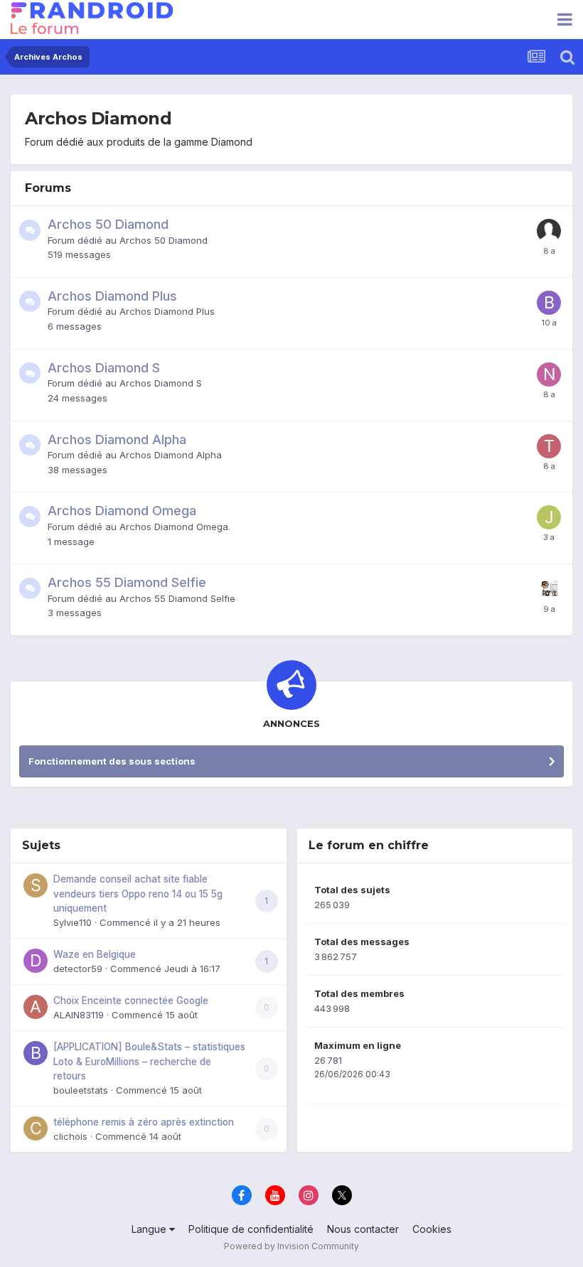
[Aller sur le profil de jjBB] (549, 517)
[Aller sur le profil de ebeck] (549, 589)
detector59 (77, 968)
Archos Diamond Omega (122, 510)
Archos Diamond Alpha (117, 439)
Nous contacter (363, 1229)
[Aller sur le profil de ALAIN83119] (35, 1007)
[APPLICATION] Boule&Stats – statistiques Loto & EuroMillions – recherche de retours (149, 1061)
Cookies (431, 1229)
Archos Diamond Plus (112, 296)
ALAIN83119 (78, 1014)
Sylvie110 (72, 922)
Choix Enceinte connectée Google (130, 1000)
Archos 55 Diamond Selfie (127, 582)
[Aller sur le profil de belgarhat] (549, 303)
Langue (150, 1229)
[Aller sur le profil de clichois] (35, 1128)
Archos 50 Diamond (108, 224)
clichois (70, 1136)
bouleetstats (80, 1090)
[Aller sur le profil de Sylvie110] (35, 885)
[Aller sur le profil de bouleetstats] (35, 1053)
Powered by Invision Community (291, 1246)
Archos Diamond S (104, 367)
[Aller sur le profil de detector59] (35, 961)
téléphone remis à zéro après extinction (143, 1122)
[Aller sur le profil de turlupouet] (549, 446)
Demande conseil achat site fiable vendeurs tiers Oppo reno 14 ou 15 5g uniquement (138, 893)
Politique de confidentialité (251, 1229)
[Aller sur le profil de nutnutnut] (549, 374)
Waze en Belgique (94, 954)
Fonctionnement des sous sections (112, 761)
